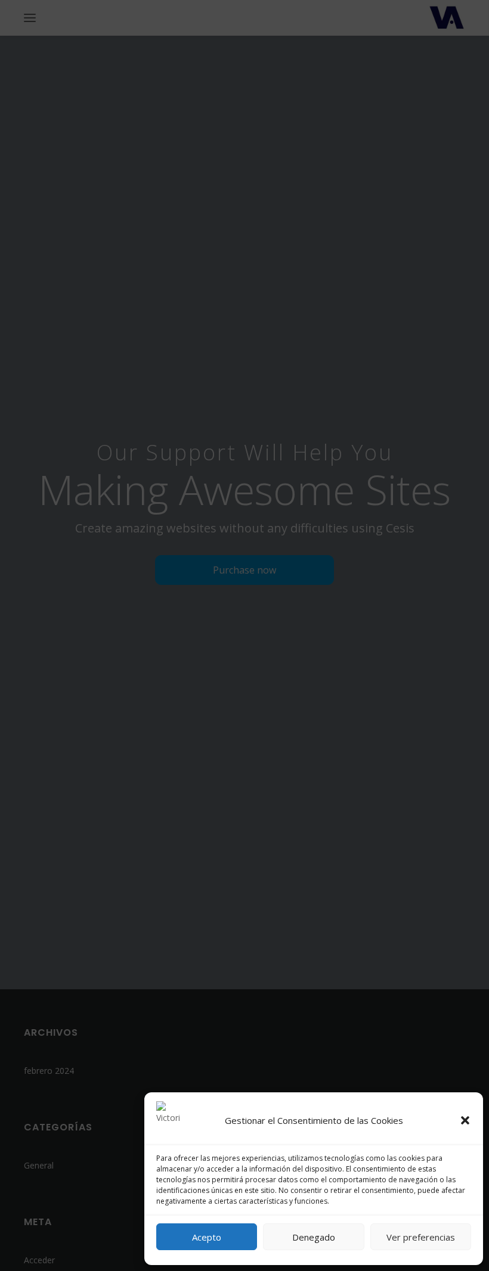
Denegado (313, 1237)
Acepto (206, 1237)
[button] (465, 1120)
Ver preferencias (420, 1237)
